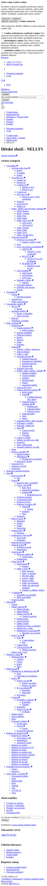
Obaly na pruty (23, 316)
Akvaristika (11, 166)
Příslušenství (22, 457)
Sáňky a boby (23, 569)
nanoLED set (22, 204)
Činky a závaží (23, 485)
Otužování (15, 468)
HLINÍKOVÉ (28, 263)
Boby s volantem (29, 573)
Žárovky (20, 340)
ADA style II (27, 225)
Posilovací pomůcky (25, 504)
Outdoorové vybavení (20, 535)
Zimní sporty (17, 561)
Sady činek (26, 488)
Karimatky (21, 540)
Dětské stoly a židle (25, 628)
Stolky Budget (23, 211)
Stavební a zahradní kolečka (17, 471)
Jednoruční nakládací (30, 490)
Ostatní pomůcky (24, 328)
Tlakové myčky (28, 430)
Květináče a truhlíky (25, 423)
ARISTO (26, 249)
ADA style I (27, 223)
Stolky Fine (21, 216)
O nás (8, 76)
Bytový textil (17, 635)
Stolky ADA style (24, 220)
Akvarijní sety (17, 178)
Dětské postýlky (24, 614)
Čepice (19, 662)
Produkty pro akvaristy (15, 808)
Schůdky (25, 378)
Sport (8, 473)
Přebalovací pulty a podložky (29, 626)
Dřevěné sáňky (28, 576)
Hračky (14, 678)
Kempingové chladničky (32, 361)
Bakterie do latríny (19, 750)
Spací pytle (21, 538)
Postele (14, 604)
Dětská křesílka (23, 609)
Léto (13, 788)
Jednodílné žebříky (29, 385)
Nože (24, 416)
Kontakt (9, 124)
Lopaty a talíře (28, 578)
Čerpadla (25, 435)
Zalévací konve (33, 411)
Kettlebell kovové (34, 495)
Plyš (23, 642)
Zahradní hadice (33, 409)
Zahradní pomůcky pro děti (28, 447)
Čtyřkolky (26, 712)
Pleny (13, 719)
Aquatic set (21, 180)
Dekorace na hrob (18, 466)
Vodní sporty (17, 552)
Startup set (21, 206)
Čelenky (20, 659)
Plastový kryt (27, 189)
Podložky (26, 511)
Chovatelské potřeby (15, 304)
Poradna (9, 119)
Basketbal (21, 521)
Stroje (19, 428)
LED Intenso (27, 275)
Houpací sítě (27, 366)
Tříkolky (25, 704)
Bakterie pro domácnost (16, 733)
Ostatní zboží (22, 645)
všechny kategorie (8, 155)
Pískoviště (26, 693)
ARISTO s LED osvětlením (34, 252)
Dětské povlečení (29, 650)
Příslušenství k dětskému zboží (24, 671)
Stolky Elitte (22, 230)
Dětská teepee (22, 619)
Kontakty (10, 857)
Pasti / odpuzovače (24, 445)
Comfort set (22, 185)
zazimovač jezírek (24, 743)
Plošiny (25, 383)
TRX (24, 514)
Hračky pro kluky (29, 685)
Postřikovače (32, 406)
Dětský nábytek (18, 607)
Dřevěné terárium (24, 297)
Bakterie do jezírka (19, 735)
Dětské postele (23, 623)
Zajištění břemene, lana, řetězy (34, 398)
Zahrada (15, 347)
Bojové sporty (17, 476)
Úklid (19, 342)
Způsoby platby (12, 850)
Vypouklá (21, 173)
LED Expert (27, 273)
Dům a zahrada (12, 323)
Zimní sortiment (23, 352)
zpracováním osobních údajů (24, 825)
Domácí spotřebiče (24, 333)
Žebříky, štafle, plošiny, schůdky (30, 371)
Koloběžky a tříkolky (26, 700)
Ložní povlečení (24, 647)
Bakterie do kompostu (20, 757)
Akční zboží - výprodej (16, 774)
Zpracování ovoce (24, 387)
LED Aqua (26, 278)
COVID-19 (16, 790)
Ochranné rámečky (24, 285)
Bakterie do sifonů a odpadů (23, 755)
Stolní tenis (21, 528)
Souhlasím (16, 19)
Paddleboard (22, 559)
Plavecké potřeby (24, 554)
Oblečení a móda (13, 654)
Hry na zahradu (23, 688)
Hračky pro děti (23, 681)
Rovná (19, 170)
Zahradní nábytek (24, 356)
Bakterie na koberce (19, 759)
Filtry (19, 244)
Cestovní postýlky (29, 616)
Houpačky (26, 690)
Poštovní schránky (24, 335)
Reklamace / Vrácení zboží (17, 117)
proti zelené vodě (24, 738)
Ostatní (25, 507)
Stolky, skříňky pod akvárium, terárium (27, 209)
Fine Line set (22, 194)
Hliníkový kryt (28, 187)
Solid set (20, 201)
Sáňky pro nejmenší (30, 583)
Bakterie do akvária (19, 762)
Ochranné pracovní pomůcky (18, 766)
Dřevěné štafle (28, 380)
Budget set (21, 182)
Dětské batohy (17, 714)
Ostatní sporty (17, 530)
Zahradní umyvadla (25, 368)
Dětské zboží (11, 669)
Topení (19, 290)
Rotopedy (21, 516)
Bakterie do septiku (19, 745)
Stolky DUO (22, 232)
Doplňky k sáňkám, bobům (33, 590)
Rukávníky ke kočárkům (27, 676)
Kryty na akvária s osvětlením (29, 247)
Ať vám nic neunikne (10, 817)
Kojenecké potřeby (19, 721)
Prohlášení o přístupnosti (12, 879)
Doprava (9, 122)
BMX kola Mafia (24, 597)
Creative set (21, 192)
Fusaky (20, 726)
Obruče (30, 509)
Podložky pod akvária (26, 287)
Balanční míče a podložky (27, 483)
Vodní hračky (27, 557)
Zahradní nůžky (28, 414)
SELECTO (27, 256)
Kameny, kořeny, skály (31, 242)
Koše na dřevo (28, 330)
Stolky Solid (22, 218)
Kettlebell (26, 492)
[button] (3, 80)
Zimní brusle (22, 564)
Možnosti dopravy (13, 852)
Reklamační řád (12, 114)
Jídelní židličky (23, 611)
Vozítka (14, 697)
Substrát (25, 282)
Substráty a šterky (24, 280)
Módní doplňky (18, 657)
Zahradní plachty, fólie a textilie (30, 421)
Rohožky (20, 344)
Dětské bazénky (23, 454)
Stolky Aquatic (23, 228)
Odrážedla (21, 707)
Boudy (19, 309)
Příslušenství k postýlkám (27, 631)
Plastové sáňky (28, 580)
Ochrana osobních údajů (16, 867)
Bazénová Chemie (24, 461)
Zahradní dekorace (29, 359)
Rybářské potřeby (19, 311)
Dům (13, 783)
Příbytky (15, 318)
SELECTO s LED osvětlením (35, 260)
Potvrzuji (4, 57)
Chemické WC (17, 464)
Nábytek (10, 602)
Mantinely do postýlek (31, 633)
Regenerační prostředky (21, 542)
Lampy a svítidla (23, 437)
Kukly (19, 664)
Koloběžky (26, 702)
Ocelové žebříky (29, 375)
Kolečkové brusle (24, 547)
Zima (13, 793)
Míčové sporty (17, 519)
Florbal (20, 523)
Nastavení (6, 19)
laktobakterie (22, 740)
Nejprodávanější (13, 813)
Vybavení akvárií (18, 237)
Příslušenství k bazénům (32, 459)
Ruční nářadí (27, 392)
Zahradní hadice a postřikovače (29, 403)
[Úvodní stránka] (9, 92)
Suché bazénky (23, 621)
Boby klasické (28, 571)
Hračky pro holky (29, 683)
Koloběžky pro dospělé (26, 595)
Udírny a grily (22, 354)
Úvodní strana (12, 112)
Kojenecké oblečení (25, 731)
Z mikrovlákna (28, 640)
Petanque (20, 533)
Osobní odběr (11, 855)
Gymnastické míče (24, 499)
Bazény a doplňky (19, 452)
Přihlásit (5, 820)
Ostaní (25, 395)
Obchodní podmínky (14, 73)
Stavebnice (21, 695)
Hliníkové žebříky (29, 373)
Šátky (19, 666)
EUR (8, 85)
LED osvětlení (23, 271)
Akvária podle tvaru (19, 168)
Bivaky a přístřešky (25, 313)
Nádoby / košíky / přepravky (28, 349)
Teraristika (10, 292)
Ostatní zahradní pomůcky (28, 390)
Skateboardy (22, 550)
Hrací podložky (17, 716)
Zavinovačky (22, 724)
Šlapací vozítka (23, 709)
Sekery (25, 418)
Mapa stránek (6, 881)
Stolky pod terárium (19, 302)
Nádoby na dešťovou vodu (28, 440)
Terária (14, 294)
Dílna (13, 449)
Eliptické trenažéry (24, 497)
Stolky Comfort (23, 213)
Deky (19, 638)
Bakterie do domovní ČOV (22, 747)
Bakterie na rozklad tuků (21, 752)
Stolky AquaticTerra (25, 235)
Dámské (25, 566)
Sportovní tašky (17, 600)
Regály (20, 337)
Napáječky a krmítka (20, 321)
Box (18, 478)
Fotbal (19, 526)
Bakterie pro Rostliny (20, 764)
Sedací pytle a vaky (19, 652)
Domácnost (16, 325)
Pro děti (9, 810)
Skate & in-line (17, 545)
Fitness (14, 480)
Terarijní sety (16, 299)
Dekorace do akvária (25, 240)
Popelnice (21, 442)
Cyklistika (15, 592)
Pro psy (14, 306)
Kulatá (19, 175)
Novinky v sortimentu (15, 805)
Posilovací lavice (24, 502)
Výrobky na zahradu (14, 803)
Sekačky (25, 433)
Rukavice (15, 771)
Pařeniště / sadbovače (25, 426)
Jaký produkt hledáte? (10, 97)
